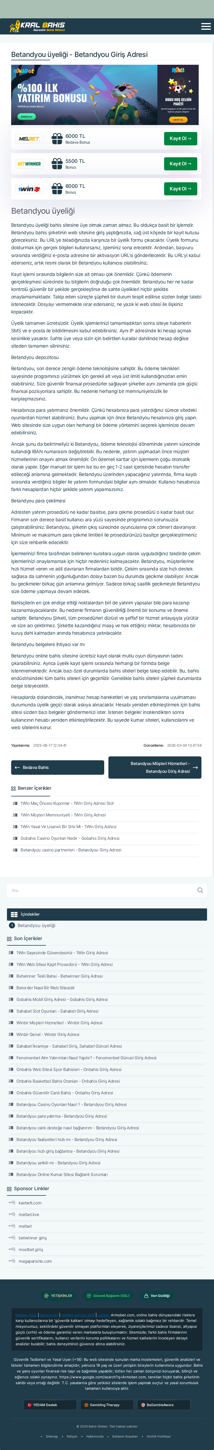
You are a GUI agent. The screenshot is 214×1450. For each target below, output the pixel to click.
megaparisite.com (35, 1261)
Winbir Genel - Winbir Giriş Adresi (47, 1034)
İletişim (72, 1436)
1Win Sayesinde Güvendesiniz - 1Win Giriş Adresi (62, 952)
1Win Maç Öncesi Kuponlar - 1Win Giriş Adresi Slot (67, 803)
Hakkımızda (94, 1436)
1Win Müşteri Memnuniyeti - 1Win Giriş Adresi (63, 815)
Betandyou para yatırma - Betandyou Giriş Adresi (61, 1116)
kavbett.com (30, 1202)
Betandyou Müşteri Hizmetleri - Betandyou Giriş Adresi (160, 767)
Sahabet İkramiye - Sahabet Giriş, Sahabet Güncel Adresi (69, 1046)
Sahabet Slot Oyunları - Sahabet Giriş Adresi (57, 1011)
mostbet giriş (31, 1249)
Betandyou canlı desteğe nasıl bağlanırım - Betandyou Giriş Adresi (77, 1127)
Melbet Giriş (26, 1315)
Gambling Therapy (105, 1405)
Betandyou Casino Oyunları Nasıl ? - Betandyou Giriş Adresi (71, 1104)
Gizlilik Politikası (159, 1436)
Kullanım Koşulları (125, 1436)
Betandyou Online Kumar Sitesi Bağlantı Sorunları (62, 1174)
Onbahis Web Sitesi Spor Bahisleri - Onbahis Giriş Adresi (68, 1069)
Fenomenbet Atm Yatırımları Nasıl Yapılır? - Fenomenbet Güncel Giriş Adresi (86, 1057)
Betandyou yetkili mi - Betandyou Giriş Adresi (58, 1162)
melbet (25, 1226)
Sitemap (52, 1436)
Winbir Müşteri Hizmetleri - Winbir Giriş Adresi (59, 1022)
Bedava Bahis (36, 767)
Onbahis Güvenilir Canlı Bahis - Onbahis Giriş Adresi (64, 1092)
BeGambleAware (160, 1405)
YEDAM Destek (45, 1405)
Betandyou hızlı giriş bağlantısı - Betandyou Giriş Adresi (67, 1151)
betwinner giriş (33, 1237)
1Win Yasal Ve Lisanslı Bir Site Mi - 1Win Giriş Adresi (68, 826)
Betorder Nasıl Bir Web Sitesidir (45, 987)
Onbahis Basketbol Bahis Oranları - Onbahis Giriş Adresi (68, 1081)
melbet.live (29, 1214)
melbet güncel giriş (77, 1315)
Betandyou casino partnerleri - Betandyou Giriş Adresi (71, 850)
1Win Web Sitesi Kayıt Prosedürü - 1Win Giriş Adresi (64, 964)
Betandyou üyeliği (36, 925)
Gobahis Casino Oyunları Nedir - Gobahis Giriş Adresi (70, 838)
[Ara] (200, 890)
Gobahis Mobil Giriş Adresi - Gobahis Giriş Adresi (62, 999)
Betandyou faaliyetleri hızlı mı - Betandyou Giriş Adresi (66, 1139)
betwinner (49, 1315)
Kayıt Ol (178, 138)
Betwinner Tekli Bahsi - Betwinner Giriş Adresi (59, 976)
